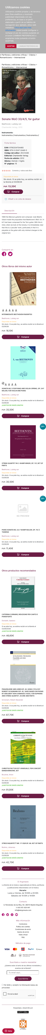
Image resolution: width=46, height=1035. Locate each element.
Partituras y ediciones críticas (14, 55)
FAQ (23, 937)
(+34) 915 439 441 (23, 907)
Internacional (19, 57)
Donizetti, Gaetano (8, 621)
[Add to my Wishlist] (6, 199)
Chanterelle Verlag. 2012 (12, 127)
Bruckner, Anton (7, 775)
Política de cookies (23, 927)
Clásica (32, 55)
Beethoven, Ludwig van (10, 318)
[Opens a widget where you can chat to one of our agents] (8, 1031)
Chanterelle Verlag (20, 155)
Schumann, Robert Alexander (12, 700)
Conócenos (23, 924)
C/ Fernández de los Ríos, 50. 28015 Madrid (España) (23, 905)
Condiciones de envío (23, 929)
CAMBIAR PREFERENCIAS (28, 46)
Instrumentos (7, 135)
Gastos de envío (23, 932)
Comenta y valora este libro (22, 170)
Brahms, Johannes (8, 847)
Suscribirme (23, 979)
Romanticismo (6, 57)
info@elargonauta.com (23, 910)
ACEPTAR (11, 46)
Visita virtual (23, 935)
